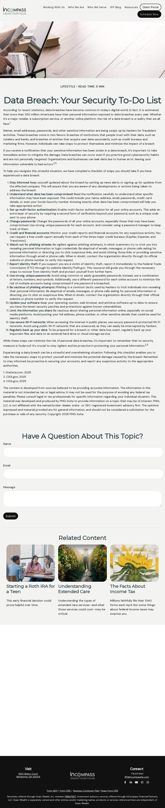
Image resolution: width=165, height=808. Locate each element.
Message (9, 487)
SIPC (73, 796)
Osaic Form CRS (109, 790)
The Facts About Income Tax (127, 588)
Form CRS (65, 790)
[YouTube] (136, 782)
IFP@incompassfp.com (137, 777)
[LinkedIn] (131, 782)
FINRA (68, 796)
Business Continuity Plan (86, 790)
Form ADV (52, 790)
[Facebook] (125, 782)
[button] (54, 7)
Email (6, 465)
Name (7, 444)
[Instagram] (142, 782)
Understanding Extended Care (74, 588)
